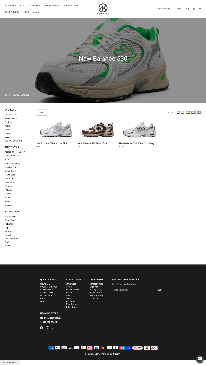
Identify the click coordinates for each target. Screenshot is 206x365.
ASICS (7, 126)
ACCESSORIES (70, 5)
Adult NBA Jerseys (13, 163)
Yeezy (7, 137)
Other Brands (11, 114)
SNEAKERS (10, 5)
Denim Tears (10, 171)
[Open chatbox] (200, 359)
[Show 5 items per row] (193, 112)
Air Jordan (9, 122)
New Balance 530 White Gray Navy (136, 143)
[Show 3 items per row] (182, 112)
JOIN (160, 290)
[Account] (194, 9)
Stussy (8, 194)
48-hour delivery (73, 289)
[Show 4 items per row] (187, 112)
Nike (7, 130)
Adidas (8, 133)
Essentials (9, 182)
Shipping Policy (96, 295)
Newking (9, 205)
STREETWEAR (51, 5)
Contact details (96, 284)
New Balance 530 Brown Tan (92, 143)
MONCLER (9, 178)
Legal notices (95, 287)
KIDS (26, 12)
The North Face (12, 156)
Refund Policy (96, 292)
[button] (41, 328)
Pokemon (9, 224)
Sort (41, 112)
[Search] (188, 9)
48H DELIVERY (11, 12)
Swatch (8, 235)
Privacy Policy (96, 289)
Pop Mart (9, 228)
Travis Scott (10, 175)
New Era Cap (10, 167)
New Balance (11, 118)
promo (36, 12)
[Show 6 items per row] (199, 112)
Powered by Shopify (110, 354)
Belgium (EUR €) (163, 9)
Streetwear (71, 284)
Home (7, 95)
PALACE (8, 190)
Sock (7, 159)
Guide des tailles (10, 362)
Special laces (10, 216)
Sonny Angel (10, 220)
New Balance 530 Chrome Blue (51, 143)
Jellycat (8, 231)
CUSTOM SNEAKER (30, 5)
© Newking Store (92, 354)
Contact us (94, 298)
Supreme (9, 186)
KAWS (7, 197)
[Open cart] (200, 9)
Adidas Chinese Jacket (15, 152)
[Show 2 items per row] (178, 112)
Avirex (7, 201)
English (179, 9)
